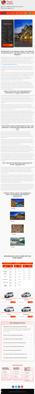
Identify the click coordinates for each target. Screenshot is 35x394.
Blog (21, 13)
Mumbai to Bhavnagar (5, 372)
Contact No (4, 31)
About (8, 13)
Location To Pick (4, 35)
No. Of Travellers (3, 40)
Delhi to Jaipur (16, 373)
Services (12, 13)
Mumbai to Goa (5, 377)
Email (9, 27)
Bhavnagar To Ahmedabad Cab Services (10, 64)
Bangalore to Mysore (27, 376)
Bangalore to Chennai (27, 373)
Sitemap (17, 390)
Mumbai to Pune (6, 374)
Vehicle (9, 39)
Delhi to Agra (16, 371)
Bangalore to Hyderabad (27, 380)
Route (17, 13)
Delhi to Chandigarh (16, 377)
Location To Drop (9, 35)
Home (4, 13)
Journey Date (10, 31)
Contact (25, 13)
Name (3, 27)
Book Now (12, 302)
